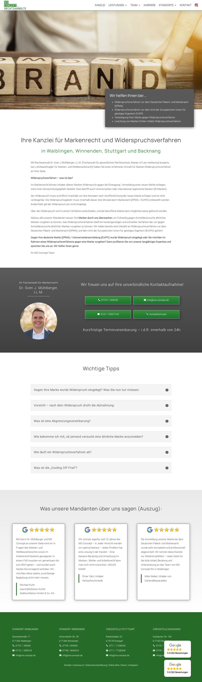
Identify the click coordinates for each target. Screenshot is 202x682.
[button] (177, 649)
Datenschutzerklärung (96, 665)
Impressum (78, 665)
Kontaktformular (156, 314)
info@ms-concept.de (156, 300)
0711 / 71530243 (117, 645)
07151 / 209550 (23, 645)
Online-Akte (114, 665)
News (124, 665)
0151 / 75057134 (108, 314)
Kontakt (67, 665)
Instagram (133, 665)
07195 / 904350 (69, 645)
